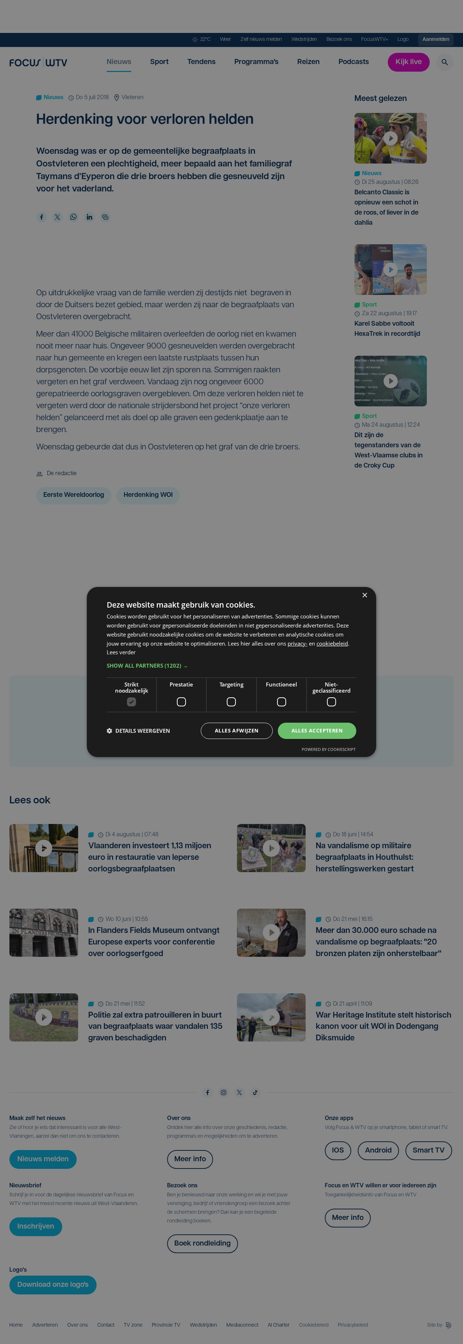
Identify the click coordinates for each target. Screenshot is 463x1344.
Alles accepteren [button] (317, 730)
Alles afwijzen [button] (237, 730)
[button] (231, 665)
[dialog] (231, 672)
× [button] (364, 595)
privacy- (297, 643)
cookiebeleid (332, 643)
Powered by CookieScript (329, 749)
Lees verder (121, 652)
